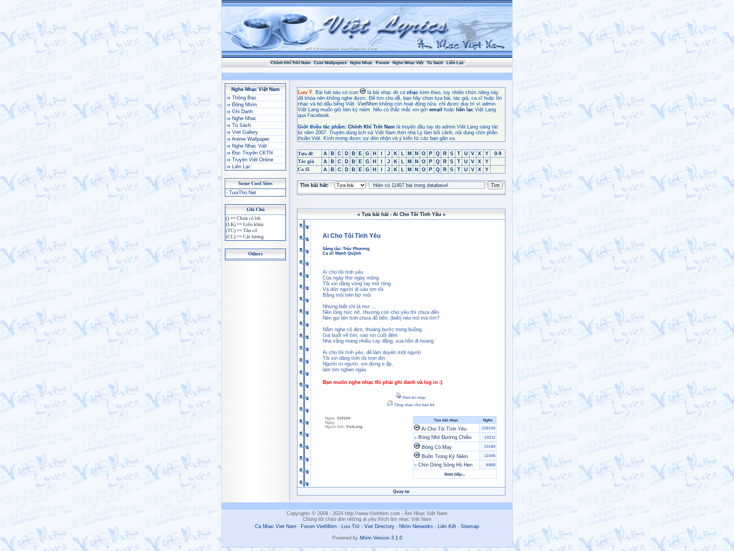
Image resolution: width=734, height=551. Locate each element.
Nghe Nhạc (361, 62)
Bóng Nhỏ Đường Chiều (444, 437)
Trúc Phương (356, 248)
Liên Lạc (455, 62)
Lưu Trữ (350, 526)
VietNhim (367, 104)
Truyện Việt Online (252, 160)
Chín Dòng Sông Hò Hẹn (445, 465)
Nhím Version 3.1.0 (381, 538)
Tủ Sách (241, 125)
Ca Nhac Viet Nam (275, 526)
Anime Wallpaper (250, 139)
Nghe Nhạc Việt (408, 62)
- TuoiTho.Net (241, 192)
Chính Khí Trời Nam (290, 62)
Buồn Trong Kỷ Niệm (445, 456)
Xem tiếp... (454, 474)
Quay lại (401, 491)
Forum (382, 62)
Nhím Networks (416, 526)
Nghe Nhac (244, 118)
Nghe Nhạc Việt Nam (255, 89)
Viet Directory (379, 526)
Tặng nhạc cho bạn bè (414, 405)
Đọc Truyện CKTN (252, 153)
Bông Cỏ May (437, 447)
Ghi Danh (242, 111)
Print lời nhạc (413, 397)
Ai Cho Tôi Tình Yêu (443, 429)
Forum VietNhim (319, 526)
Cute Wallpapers (330, 62)
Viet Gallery (244, 132)
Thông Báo (243, 98)
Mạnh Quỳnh (348, 253)
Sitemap (470, 526)
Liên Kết (447, 526)
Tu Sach (435, 62)
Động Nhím (244, 104)
